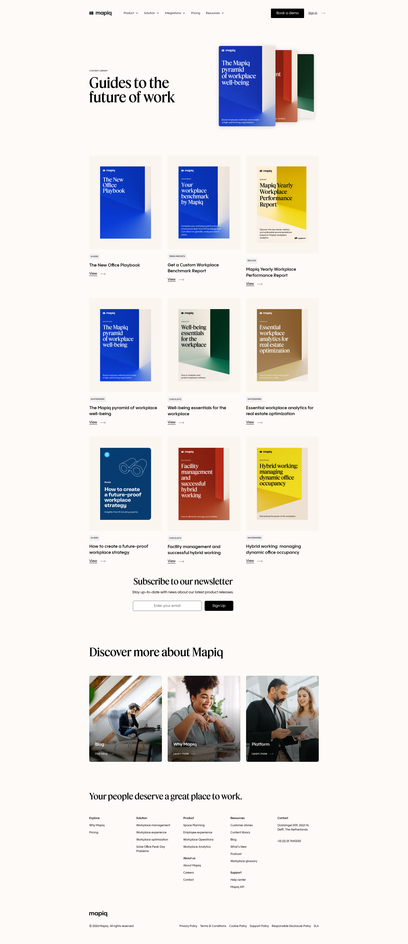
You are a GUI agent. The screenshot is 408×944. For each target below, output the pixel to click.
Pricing (195, 13)
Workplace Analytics (197, 846)
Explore (94, 818)
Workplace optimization (152, 839)
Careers (188, 872)
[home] (102, 13)
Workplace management (153, 825)
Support (235, 872)
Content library (240, 832)
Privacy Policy (188, 926)
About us (189, 858)
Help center (238, 879)
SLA (316, 926)
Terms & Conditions (213, 926)
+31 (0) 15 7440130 (289, 841)
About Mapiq (192, 865)
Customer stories (241, 825)
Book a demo (287, 13)
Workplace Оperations (198, 839)
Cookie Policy (238, 926)
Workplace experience (151, 832)
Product (188, 818)
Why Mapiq (97, 825)
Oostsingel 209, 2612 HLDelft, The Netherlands (293, 827)
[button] (131, 13)
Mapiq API (237, 887)
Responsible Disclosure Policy (291, 926)
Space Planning (194, 825)
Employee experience (197, 832)
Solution (141, 818)
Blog (233, 839)
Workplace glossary (243, 861)
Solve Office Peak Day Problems (150, 849)
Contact (188, 879)
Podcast (236, 854)
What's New (238, 846)
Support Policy (259, 926)
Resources (237, 818)
